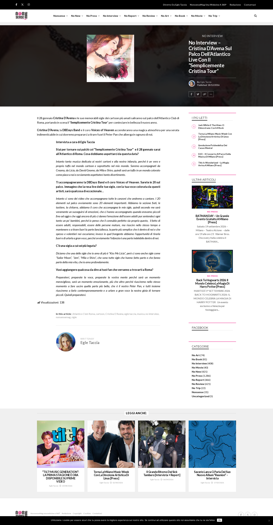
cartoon (100, 314)
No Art (165, 15)
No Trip (213, 15)
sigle (74, 317)
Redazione (235, 4)
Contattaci (250, 4)
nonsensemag (63, 317)
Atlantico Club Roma (83, 314)
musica (141, 314)
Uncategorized (200, 396)
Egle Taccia (205, 82)
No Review (149, 15)
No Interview (110, 15)
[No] (269, 520)
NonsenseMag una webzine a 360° (208, 4)
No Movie (197, 15)
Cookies (87, 513)
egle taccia (130, 314)
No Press (91, 15)
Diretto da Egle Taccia (175, 4)
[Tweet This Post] (198, 94)
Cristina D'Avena (114, 314)
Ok (219, 520)
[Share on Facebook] (191, 94)
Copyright (77, 513)
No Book (180, 15)
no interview (152, 314)
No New (75, 15)
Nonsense (59, 15)
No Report (130, 15)
